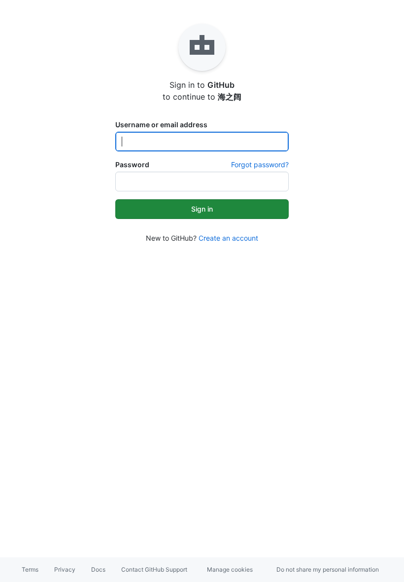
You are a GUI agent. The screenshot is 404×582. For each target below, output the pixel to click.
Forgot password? (260, 164)
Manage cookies (230, 569)
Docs (98, 569)
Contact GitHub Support (154, 569)
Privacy (64, 569)
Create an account (228, 238)
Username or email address (161, 124)
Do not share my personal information (327, 569)
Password (132, 164)
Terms (30, 569)
